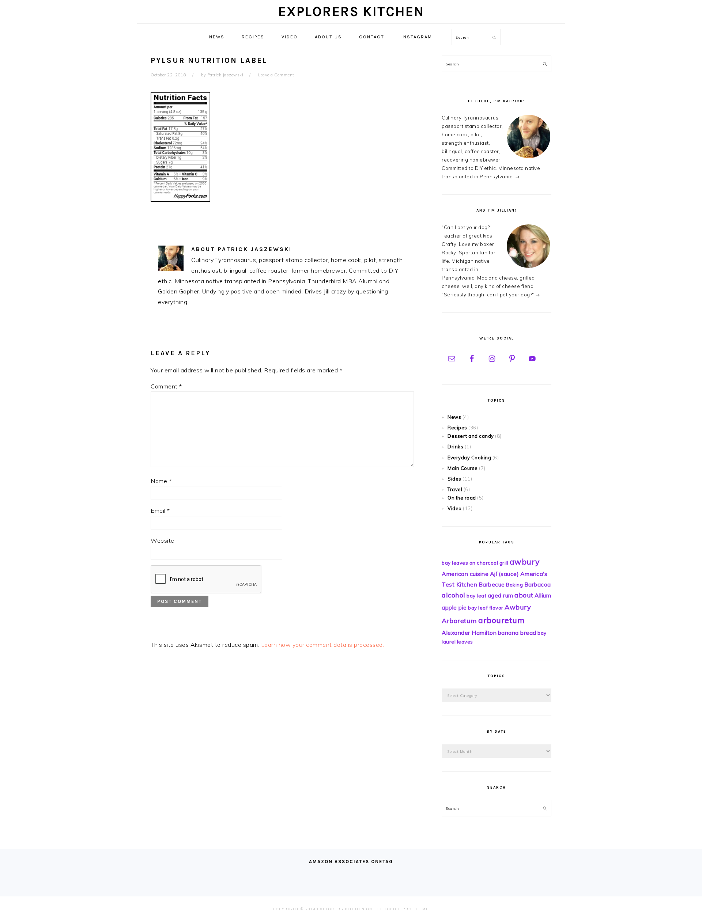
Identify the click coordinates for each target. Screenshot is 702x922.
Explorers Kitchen (351, 11)
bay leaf (476, 596)
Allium (543, 595)
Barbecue (492, 584)
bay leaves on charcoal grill (475, 563)
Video (455, 508)
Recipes (457, 427)
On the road (462, 498)
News (454, 417)
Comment (166, 386)
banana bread (517, 632)
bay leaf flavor (485, 608)
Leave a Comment (276, 74)
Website (162, 540)
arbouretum (501, 620)
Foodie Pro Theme (407, 909)
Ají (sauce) (504, 573)
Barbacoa (537, 584)
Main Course (463, 468)
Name (161, 481)
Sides (454, 479)
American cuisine (465, 573)
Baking (514, 585)
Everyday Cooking (469, 457)
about (523, 595)
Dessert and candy (471, 436)
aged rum (500, 595)
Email (160, 510)
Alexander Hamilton (469, 632)
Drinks (455, 446)
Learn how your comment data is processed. (322, 644)
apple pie (454, 607)
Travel (455, 489)
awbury (525, 561)
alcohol (453, 595)
